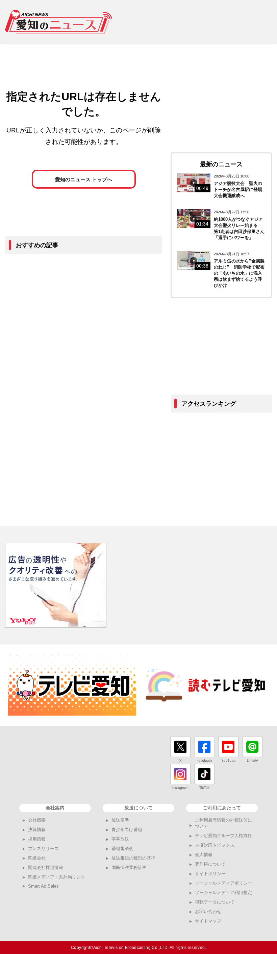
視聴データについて (214, 902)
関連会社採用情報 (45, 867)
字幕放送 (120, 839)
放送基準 (120, 820)
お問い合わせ (208, 911)
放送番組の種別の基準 (133, 858)
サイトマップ (208, 921)
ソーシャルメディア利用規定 (223, 892)
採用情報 (37, 839)
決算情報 (37, 829)
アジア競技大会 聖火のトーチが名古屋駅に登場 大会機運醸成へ (240, 189)
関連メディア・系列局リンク (56, 876)
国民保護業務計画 (129, 867)
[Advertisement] (197, 22)
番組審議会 (122, 848)
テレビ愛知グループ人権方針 (223, 835)
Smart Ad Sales (43, 886)
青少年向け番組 (126, 829)
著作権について (210, 864)
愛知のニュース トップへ (83, 179)
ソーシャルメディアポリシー (223, 883)
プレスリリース (43, 848)
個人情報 (203, 854)
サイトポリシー (210, 873)
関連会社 (37, 858)
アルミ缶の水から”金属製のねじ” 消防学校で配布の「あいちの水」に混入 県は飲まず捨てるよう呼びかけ (240, 273)
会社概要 (37, 820)
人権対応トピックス (214, 845)
